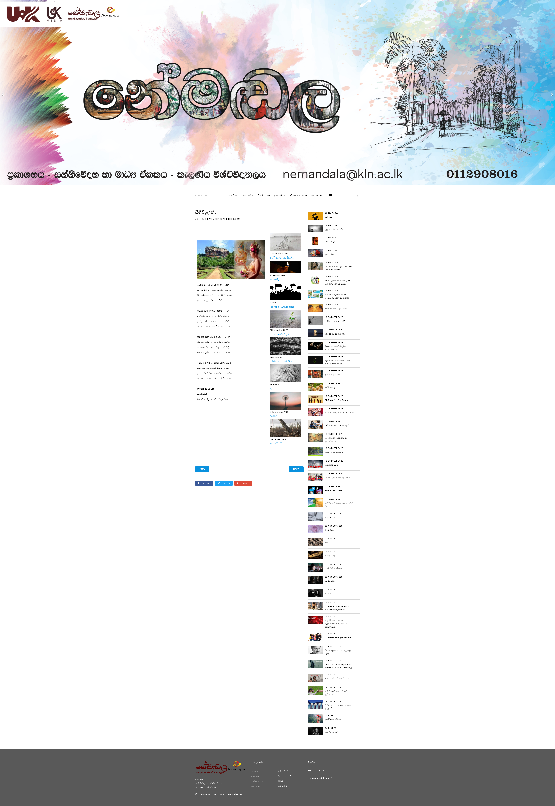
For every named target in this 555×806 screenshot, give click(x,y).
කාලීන (254, 771)
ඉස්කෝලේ (279, 195)
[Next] (552, 92)
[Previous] (3, 92)
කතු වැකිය (248, 195)
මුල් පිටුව (233, 195)
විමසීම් (281, 781)
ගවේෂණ (255, 776)
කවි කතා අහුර (257, 781)
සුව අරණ (255, 786)
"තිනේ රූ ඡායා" (297, 195)
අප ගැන (315, 195)
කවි (197, 219)
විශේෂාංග (263, 195)
